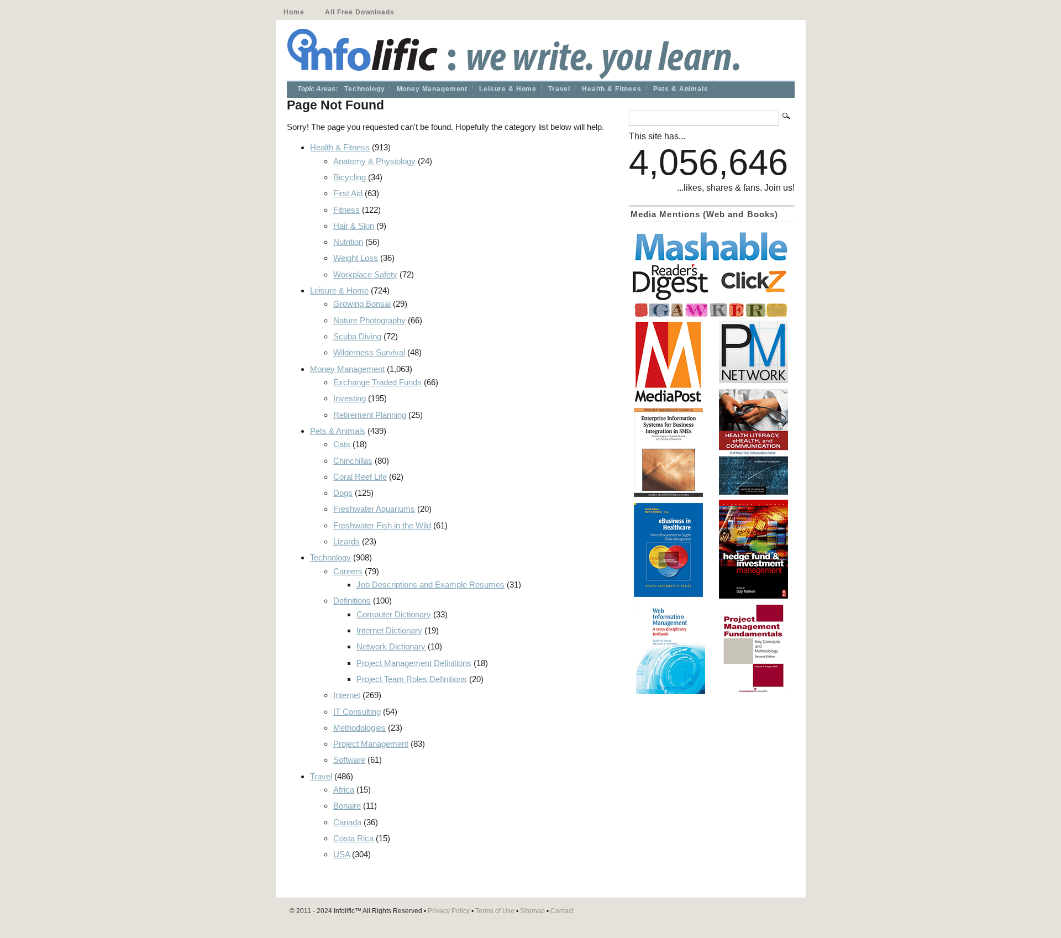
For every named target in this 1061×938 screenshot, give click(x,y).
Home (293, 12)
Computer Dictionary (393, 614)
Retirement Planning (369, 415)
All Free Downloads (359, 12)
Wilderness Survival (369, 352)
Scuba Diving (357, 336)
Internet (346, 695)
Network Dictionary (391, 646)
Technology (364, 89)
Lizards (346, 541)
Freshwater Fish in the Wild (382, 525)
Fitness (346, 209)
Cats (341, 444)
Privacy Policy (449, 911)
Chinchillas (352, 460)
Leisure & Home (508, 89)
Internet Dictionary (389, 630)
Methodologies (359, 727)
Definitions (352, 600)
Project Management (370, 743)
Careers (348, 571)
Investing (349, 398)
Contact (562, 911)
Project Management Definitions (413, 663)
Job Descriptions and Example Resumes (430, 584)
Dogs (343, 492)
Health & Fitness (612, 89)
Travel (559, 89)
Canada (347, 822)
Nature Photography (369, 320)
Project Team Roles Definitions (411, 679)
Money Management (432, 89)
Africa (343, 789)
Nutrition (348, 242)
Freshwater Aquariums (374, 508)
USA (341, 854)
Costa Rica (353, 838)
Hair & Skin (353, 225)
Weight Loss (355, 258)
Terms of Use (494, 911)
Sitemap (532, 911)
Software (349, 759)
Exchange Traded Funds (377, 382)
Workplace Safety (365, 274)
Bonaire (347, 805)
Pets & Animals (680, 89)
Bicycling (349, 177)
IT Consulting (357, 711)
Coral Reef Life (360, 476)
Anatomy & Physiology (374, 161)
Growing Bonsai (362, 303)
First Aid (348, 193)
